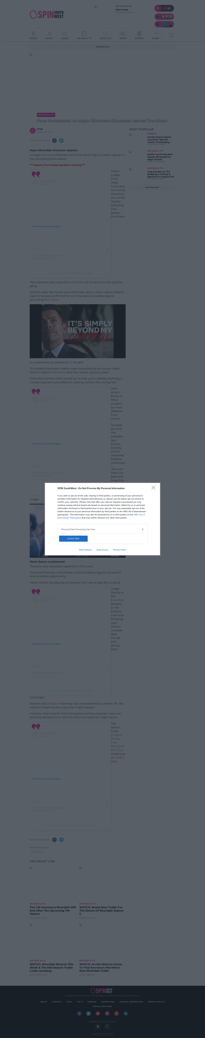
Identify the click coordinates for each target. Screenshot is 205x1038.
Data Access (102, 550)
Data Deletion (85, 550)
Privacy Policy (119, 550)
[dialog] (102, 519)
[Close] (154, 488)
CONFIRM (73, 538)
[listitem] (102, 529)
